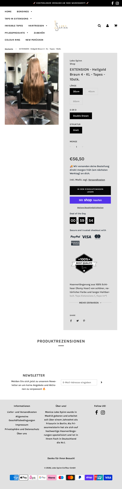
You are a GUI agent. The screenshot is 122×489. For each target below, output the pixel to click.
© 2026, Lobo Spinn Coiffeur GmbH (59, 468)
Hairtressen (36, 25)
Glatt (76, 130)
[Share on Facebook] (72, 321)
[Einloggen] (107, 25)
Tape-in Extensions (17, 18)
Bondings (23, 11)
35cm (76, 91)
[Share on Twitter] (78, 321)
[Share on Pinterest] (84, 321)
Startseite (9, 49)
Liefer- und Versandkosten (22, 412)
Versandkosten (96, 179)
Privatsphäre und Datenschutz (22, 429)
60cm (76, 101)
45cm (91, 91)
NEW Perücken (34, 39)
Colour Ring (12, 39)
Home (8, 11)
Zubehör (39, 32)
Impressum (21, 424)
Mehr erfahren (89, 302)
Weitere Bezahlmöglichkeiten (90, 207)
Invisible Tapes (14, 25)
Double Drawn (81, 115)
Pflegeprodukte (15, 32)
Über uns (22, 433)
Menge (73, 141)
